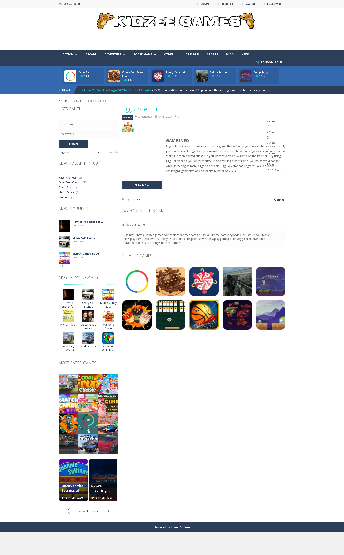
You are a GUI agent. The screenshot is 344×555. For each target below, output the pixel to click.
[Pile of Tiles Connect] (68, 316)
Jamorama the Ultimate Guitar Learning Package (113, 90)
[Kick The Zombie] (68, 423)
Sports (212, 54)
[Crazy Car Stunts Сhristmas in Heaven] (64, 241)
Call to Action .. (219, 72)
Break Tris (65, 187)
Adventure (113, 54)
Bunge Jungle (262, 72)
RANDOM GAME (271, 62)
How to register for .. (87, 222)
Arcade (91, 54)
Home (65, 101)
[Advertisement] (213, 38)
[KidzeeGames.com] (172, 20)
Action (68, 54)
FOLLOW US (274, 4)
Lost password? (108, 152)
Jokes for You (180, 527)
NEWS (245, 54)
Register (64, 152)
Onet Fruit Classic (70, 182)
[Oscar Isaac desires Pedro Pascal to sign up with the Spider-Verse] (88, 316)
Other (169, 54)
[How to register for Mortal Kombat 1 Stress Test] (64, 225)
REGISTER (227, 4)
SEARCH (250, 4)
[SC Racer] (108, 443)
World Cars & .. (88, 348)
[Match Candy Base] (64, 257)
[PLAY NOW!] (70, 76)
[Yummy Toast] (88, 403)
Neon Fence (66, 192)
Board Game (142, 54)
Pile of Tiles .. (68, 324)
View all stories (88, 511)
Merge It (64, 197)
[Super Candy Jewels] (108, 384)
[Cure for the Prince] (108, 403)
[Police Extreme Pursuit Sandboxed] (68, 443)
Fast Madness (68, 177)
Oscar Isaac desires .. (88, 326)
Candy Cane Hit (175, 72)
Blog (230, 54)
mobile (136, 199)
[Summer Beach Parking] (108, 423)
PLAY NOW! (142, 185)
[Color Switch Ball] (88, 423)
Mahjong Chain (108, 326)
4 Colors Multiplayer (108, 348)
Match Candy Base (85, 253)
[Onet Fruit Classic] (88, 384)
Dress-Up (192, 54)
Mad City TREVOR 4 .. (68, 348)
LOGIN (205, 4)
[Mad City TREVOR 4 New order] (68, 338)
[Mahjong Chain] (108, 316)
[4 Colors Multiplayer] (108, 338)
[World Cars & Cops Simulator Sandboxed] (88, 338)
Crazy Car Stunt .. (84, 237)
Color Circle (85, 72)
